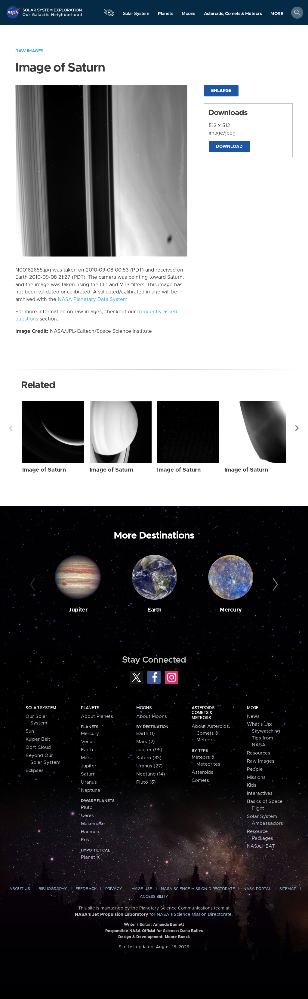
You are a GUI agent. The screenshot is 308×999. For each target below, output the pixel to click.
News (253, 716)
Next (297, 428)
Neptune (90, 790)
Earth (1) (145, 733)
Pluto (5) (146, 782)
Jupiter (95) (149, 750)
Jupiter (78, 610)
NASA (13, 12)
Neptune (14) (150, 774)
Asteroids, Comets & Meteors (203, 713)
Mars (86, 758)
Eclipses (35, 770)
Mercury (231, 610)
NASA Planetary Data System (93, 299)
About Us (19, 889)
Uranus (89, 782)
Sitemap (287, 889)
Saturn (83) (149, 758)
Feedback (86, 889)
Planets (90, 708)
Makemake (93, 823)
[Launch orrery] (109, 14)
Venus (88, 741)
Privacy (113, 889)
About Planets (97, 716)
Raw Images (29, 51)
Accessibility (154, 897)
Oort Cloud (38, 747)
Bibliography (52, 889)
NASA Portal (257, 889)
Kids (251, 785)
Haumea (90, 832)
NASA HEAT (261, 846)
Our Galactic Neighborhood (52, 16)
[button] (277, 14)
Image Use (141, 889)
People (255, 769)
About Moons (151, 716)
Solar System (41, 708)
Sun (30, 731)
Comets (200, 780)
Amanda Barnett (168, 925)
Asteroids (202, 772)
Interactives (260, 793)
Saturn (88, 774)
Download (229, 146)
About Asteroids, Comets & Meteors (211, 733)
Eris (85, 840)
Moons (144, 708)
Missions (256, 777)
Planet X (90, 857)
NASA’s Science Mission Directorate (194, 914)
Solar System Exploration (52, 8)
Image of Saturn (44, 470)
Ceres (87, 815)
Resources (258, 753)
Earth (154, 610)
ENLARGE (221, 91)
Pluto (87, 807)
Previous (10, 428)
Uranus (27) (149, 766)
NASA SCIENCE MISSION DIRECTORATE (198, 889)
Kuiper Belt (38, 739)
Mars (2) (145, 741)
